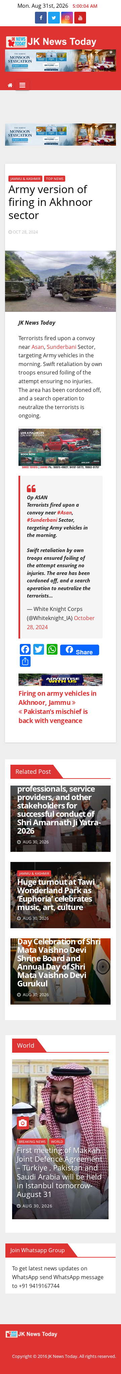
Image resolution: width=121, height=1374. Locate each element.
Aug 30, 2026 (37, 1206)
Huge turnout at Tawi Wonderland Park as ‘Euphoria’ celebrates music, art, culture (55, 894)
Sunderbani (61, 347)
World (57, 1141)
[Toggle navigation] (22, 85)
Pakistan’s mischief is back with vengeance (53, 716)
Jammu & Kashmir (25, 178)
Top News (54, 178)
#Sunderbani (42, 519)
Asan (38, 347)
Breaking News (32, 1141)
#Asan (64, 512)
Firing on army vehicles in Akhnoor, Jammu (57, 698)
